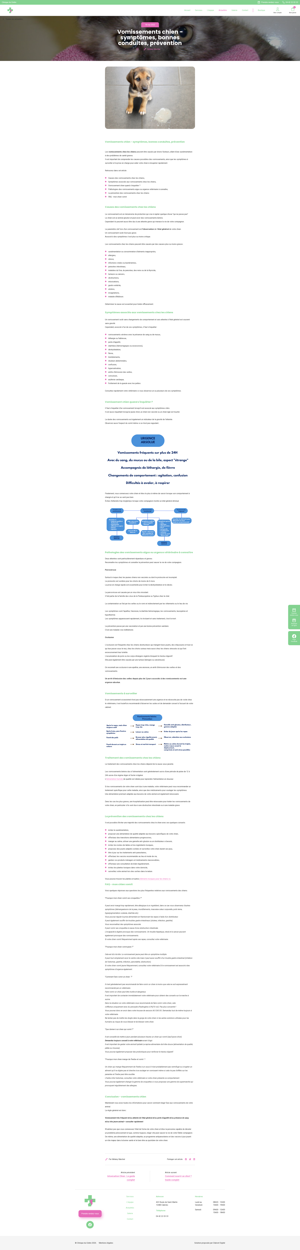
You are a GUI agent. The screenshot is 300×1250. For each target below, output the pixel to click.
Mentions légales (106, 1243)
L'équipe (210, 10)
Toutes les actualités (12, 19)
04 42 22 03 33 (162, 1216)
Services (198, 10)
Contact (245, 10)
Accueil (187, 10)
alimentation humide (114, 779)
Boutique (261, 10)
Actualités (223, 10)
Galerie (234, 10)
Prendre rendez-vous (90, 1214)
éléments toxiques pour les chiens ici (155, 879)
